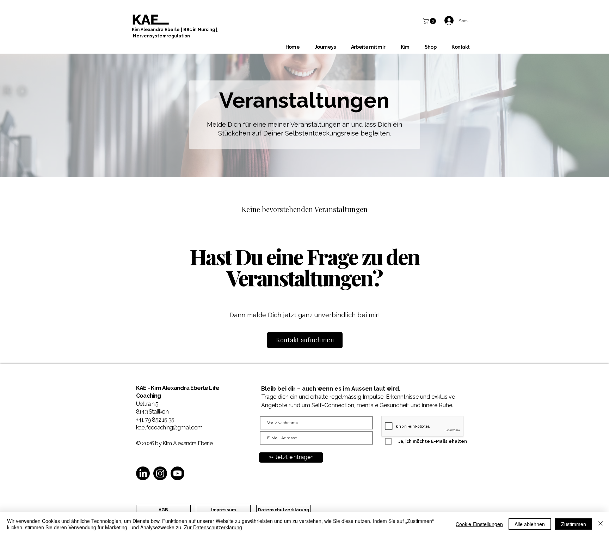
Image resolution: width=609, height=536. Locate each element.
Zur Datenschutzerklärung (213, 527)
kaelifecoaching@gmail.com (169, 427)
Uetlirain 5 (147, 404)
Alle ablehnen (530, 524)
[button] (430, 21)
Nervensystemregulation (161, 36)
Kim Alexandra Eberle (156, 29)
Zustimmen (573, 524)
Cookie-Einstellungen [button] (479, 524)
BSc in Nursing (199, 29)
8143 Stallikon (152, 411)
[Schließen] (600, 524)
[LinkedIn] (143, 473)
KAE (142, 388)
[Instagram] (160, 473)
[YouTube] (177, 473)
